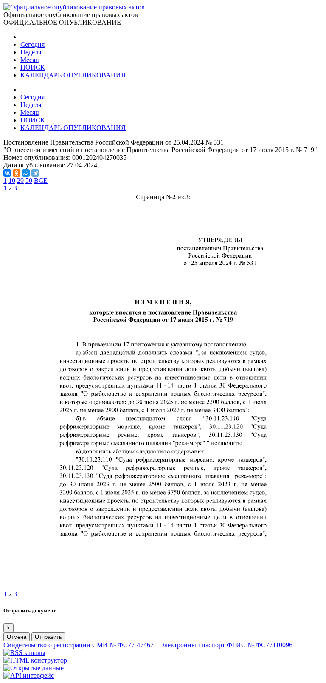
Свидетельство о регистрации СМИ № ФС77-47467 (78, 645)
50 (28, 180)
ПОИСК (32, 67)
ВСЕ (41, 180)
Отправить (48, 637)
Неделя (30, 52)
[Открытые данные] (33, 668)
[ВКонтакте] (7, 173)
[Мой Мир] (26, 173)
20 (20, 180)
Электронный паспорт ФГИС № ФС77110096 (226, 645)
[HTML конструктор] (35, 660)
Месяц (29, 59)
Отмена (16, 637)
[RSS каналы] (24, 652)
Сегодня (32, 44)
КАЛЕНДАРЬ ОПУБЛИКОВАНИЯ (73, 75)
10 (11, 180)
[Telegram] (35, 173)
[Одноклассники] (16, 173)
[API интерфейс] (28, 675)
